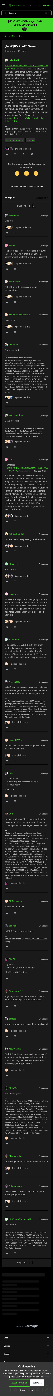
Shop (6, 1338)
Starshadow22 (16, 991)
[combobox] (26, 13)
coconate (13, 594)
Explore (7, 1346)
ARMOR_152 (15, 1048)
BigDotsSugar (15, 901)
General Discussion (13, 36)
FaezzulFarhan (16, 415)
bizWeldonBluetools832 (20, 1219)
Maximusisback (16, 1156)
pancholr (13, 925)
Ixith (11, 459)
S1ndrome (14, 639)
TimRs (12, 245)
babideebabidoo (16, 533)
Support (7, 1354)
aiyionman (14, 215)
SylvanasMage (16, 1186)
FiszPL (12, 959)
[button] (3, 6)
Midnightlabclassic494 (19, 314)
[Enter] (4, 13)
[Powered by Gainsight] (26, 1327)
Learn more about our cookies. (30, 1376)
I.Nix (11, 773)
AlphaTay (13, 1088)
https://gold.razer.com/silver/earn (21, 118)
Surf (11, 813)
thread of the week (14, 140)
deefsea (12, 1018)
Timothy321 (14, 281)
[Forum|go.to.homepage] (18, 5)
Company (7, 1362)
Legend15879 (15, 740)
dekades (13, 60)
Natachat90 (14, 681)
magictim (13, 344)
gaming (30, 140)
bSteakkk (13, 564)
